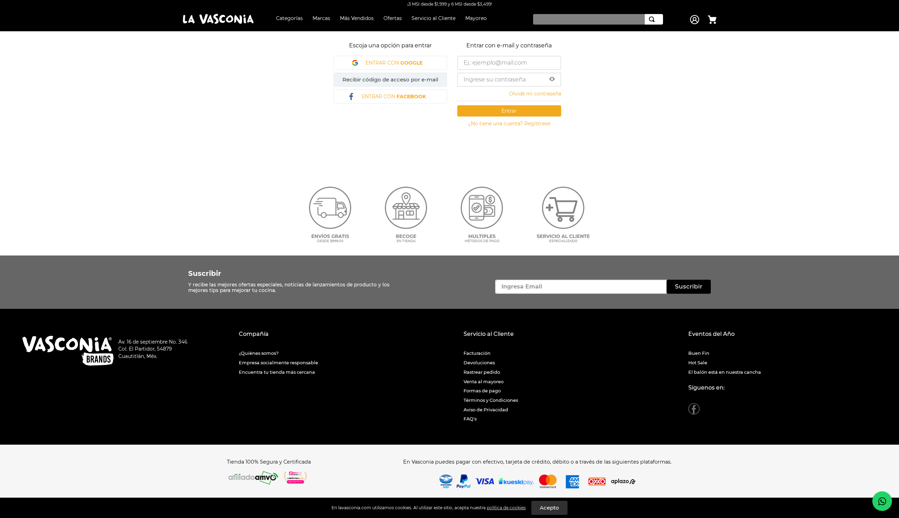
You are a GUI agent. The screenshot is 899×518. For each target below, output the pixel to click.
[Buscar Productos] (653, 19)
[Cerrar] (549, 508)
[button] (552, 79)
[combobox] (596, 19)
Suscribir (204, 274)
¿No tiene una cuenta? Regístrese (509, 123)
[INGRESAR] (695, 20)
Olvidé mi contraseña (535, 94)
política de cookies (506, 507)
